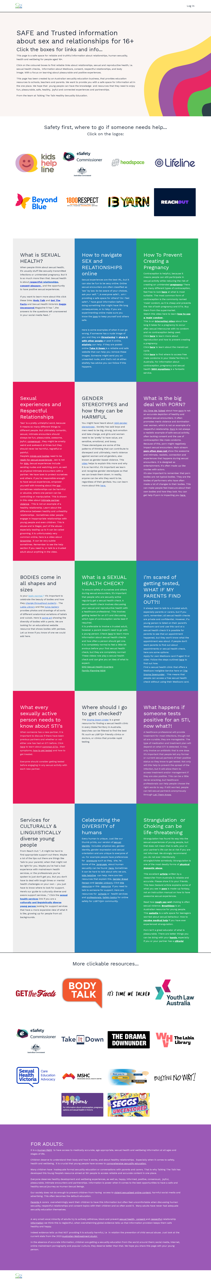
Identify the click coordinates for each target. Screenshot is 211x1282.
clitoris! (179, 941)
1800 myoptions (160, 369)
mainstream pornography (52, 1245)
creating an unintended (157, 284)
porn (164, 888)
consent (25, 285)
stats (42, 1236)
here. (183, 495)
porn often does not (155, 451)
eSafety (86, 363)
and (163, 902)
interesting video (165, 321)
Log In (190, 5)
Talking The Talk (166, 1169)
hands (173, 937)
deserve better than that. (110, 1245)
